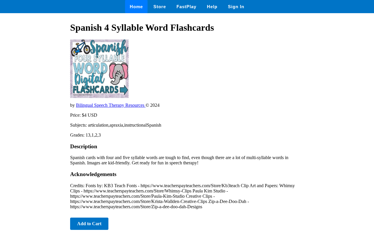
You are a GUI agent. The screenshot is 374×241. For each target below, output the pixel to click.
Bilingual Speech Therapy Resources (111, 105)
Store (159, 6)
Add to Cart (89, 223)
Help (212, 6)
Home (136, 6)
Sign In (236, 6)
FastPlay (186, 6)
